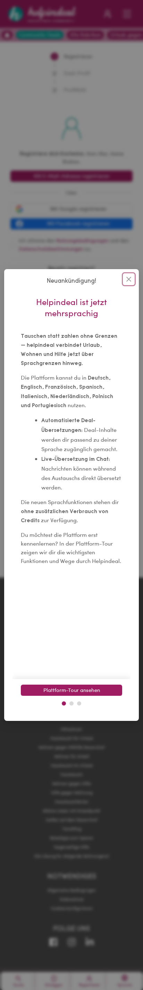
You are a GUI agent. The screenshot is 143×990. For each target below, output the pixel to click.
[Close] (128, 279)
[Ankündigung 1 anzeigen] (64, 703)
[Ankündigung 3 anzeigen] (79, 703)
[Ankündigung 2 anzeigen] (71, 703)
